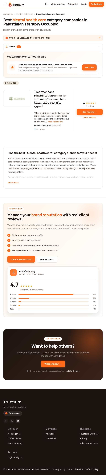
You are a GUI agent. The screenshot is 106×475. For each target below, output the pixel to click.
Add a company (15, 443)
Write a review (58, 4)
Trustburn (12, 402)
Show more (13, 183)
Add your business (89, 443)
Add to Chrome (73, 371)
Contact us (51, 438)
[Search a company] (46, 4)
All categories (14, 433)
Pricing (83, 438)
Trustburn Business (89, 433)
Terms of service (75, 469)
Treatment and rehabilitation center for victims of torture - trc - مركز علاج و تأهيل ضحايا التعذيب (50, 99)
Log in (84, 4)
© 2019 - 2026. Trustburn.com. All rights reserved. (26, 469)
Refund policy (92, 469)
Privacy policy (59, 469)
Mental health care (24, 14)
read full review (55, 121)
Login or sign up (15, 457)
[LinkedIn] (18, 421)
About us (50, 433)
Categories (73, 4)
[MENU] (4, 4)
